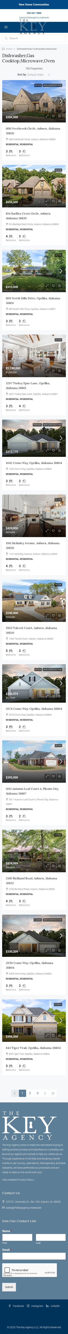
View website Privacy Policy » (18, 1179)
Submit (9, 1287)
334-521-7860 (34, 13)
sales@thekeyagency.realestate (34, 17)
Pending (37, 425)
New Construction (52, 85)
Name (7, 1231)
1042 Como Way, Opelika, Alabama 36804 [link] (34, 463)
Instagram (37, 1306)
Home (9, 49)
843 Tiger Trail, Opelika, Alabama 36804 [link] (33, 1048)
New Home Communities (34, 4)
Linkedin (55, 1306)
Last (38, 1243)
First (4, 1243)
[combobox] (38, 75)
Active (38, 85)
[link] (34, 101)
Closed (58, 835)
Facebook (18, 1306)
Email (7, 1250)
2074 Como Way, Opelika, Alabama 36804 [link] (34, 708)
